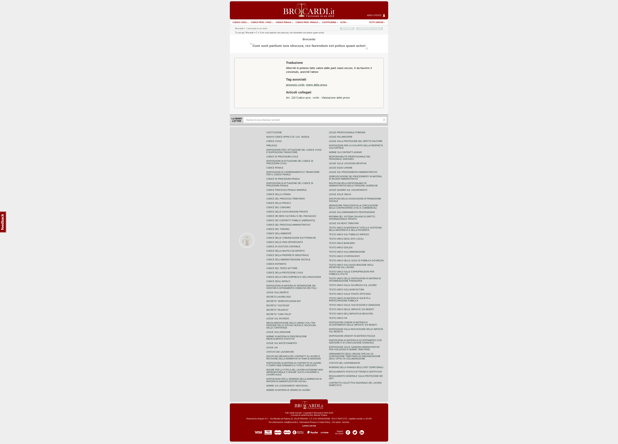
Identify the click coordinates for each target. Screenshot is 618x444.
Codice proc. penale (306, 22)
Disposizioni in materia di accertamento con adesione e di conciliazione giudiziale (355, 341)
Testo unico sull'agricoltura (346, 289)
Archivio (345, 422)
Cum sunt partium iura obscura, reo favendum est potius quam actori (292, 32)
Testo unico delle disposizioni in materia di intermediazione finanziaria (355, 279)
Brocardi (249, 32)
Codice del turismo (277, 229)
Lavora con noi (309, 426)
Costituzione (329, 22)
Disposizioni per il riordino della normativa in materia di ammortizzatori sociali (294, 380)
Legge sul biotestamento (281, 343)
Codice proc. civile (261, 22)
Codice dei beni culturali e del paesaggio (291, 216)
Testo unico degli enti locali (346, 239)
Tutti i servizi (376, 22)
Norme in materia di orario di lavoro (288, 390)
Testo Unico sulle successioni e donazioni (354, 305)
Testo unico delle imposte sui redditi (351, 309)
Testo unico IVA (338, 318)
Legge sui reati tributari (344, 223)
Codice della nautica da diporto (285, 251)
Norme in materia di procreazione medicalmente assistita (286, 337)
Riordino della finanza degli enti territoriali (356, 367)
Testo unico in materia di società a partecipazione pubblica (349, 299)
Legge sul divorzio (277, 318)
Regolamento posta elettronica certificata (355, 372)
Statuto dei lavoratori (280, 352)
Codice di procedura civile (282, 156)
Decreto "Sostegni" (278, 305)
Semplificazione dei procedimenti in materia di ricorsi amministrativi (355, 177)
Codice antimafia (276, 264)
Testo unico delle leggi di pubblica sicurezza (356, 260)
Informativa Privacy (308, 422)
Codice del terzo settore (281, 268)
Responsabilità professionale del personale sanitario (349, 157)
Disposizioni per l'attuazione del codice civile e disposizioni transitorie (294, 151)
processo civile (295, 84)
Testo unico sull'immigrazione (347, 252)
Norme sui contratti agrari (345, 152)
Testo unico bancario (342, 243)
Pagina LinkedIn (362, 431)
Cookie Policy (324, 422)
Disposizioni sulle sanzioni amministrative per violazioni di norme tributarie (354, 348)
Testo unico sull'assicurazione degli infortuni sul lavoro (351, 266)
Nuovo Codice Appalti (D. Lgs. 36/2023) (287, 137)
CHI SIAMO (347, 28)
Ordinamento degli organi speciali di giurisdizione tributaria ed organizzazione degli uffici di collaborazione (354, 356)
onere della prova (316, 84)
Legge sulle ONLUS (340, 194)
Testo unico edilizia (341, 247)
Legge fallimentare (340, 137)
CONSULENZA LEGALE (369, 28)
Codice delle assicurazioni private (287, 212)
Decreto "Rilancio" (277, 310)
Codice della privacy (278, 203)
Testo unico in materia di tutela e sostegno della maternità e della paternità (355, 229)
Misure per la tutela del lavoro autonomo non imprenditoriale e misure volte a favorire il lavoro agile (294, 372)
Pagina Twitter (355, 431)
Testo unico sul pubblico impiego (349, 234)
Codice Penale (283, 22)
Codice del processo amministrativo (288, 225)
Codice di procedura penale (283, 179)
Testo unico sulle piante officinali (350, 294)
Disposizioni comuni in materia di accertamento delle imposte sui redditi (353, 323)
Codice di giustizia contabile (283, 246)
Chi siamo (336, 422)
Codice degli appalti (278, 281)
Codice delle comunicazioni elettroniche (291, 238)
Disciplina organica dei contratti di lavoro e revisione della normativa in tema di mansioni (293, 357)
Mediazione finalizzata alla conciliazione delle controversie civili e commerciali (353, 206)
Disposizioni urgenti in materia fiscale (352, 336)
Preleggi (271, 145)
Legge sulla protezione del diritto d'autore (355, 141)
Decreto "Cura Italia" (278, 314)
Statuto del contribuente (344, 363)
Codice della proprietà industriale (287, 255)
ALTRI (343, 22)
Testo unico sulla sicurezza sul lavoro (353, 285)
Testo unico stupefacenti (344, 256)
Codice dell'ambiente (278, 233)
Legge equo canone (340, 168)
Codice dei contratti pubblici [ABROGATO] (290, 220)
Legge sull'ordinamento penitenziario (352, 212)
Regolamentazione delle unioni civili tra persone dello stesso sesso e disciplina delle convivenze (291, 325)
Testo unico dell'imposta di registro (351, 314)
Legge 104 (272, 347)
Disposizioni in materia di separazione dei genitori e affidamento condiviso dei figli (291, 287)
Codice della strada (278, 194)
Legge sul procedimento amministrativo (353, 172)
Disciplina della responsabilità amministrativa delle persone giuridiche (353, 184)
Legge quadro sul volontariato (348, 190)
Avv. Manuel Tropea (318, 415)
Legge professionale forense (347, 132)
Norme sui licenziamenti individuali (287, 386)
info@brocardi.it (291, 422)
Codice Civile (240, 22)
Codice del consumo (278, 207)
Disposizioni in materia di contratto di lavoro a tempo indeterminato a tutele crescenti (293, 364)
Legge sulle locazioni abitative (348, 163)
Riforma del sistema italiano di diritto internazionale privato (352, 217)
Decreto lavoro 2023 (278, 297)
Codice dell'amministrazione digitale (288, 259)
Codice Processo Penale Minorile (286, 190)
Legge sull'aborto (277, 292)
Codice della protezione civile (284, 272)
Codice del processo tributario (285, 199)
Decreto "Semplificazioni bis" (283, 301)
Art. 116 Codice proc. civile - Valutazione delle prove (318, 97)
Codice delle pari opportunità (284, 242)
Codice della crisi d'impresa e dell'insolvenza (293, 277)
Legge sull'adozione (278, 332)
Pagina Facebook (348, 431)
